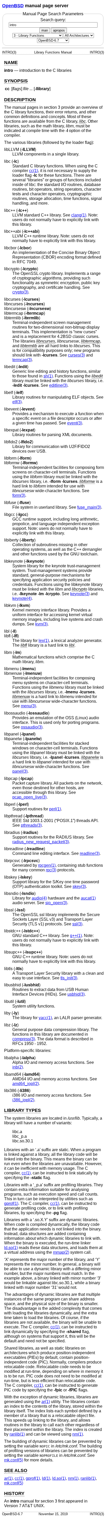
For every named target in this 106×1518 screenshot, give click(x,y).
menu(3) (28, 706)
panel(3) (20, 771)
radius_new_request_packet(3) (40, 842)
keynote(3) (80, 594)
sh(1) (48, 376)
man (44, 30)
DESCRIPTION (20, 99)
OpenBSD (13, 5)
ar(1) (45, 1401)
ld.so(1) (11, 1247)
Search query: (53, 20)
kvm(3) (41, 624)
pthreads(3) (31, 825)
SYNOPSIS (16, 80)
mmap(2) (61, 1252)
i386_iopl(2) (23, 1100)
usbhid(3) (76, 994)
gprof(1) (11, 1203)
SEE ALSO (15, 1470)
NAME (11, 62)
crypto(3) (20, 292)
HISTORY (14, 1493)
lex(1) (44, 640)
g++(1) (76, 935)
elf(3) (17, 402)
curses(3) (76, 355)
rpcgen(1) (47, 865)
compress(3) (23, 1039)
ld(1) (46, 1478)
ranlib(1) (17, 1434)
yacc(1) (45, 1018)
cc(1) (33, 170)
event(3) (74, 423)
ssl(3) (77, 924)
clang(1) (78, 215)
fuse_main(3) (89, 507)
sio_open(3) (56, 903)
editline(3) (58, 385)
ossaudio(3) (31, 727)
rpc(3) (51, 870)
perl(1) (55, 809)
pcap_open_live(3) (29, 797)
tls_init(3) (68, 978)
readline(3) (90, 853)
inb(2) (17, 1067)
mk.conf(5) (13, 1460)
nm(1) (77, 1434)
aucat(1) (88, 898)
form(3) (18, 495)
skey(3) (79, 886)
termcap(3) (22, 360)
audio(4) (39, 898)
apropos (59, 30)
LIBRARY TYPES (22, 1110)
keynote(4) (22, 598)
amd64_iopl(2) (25, 1083)
